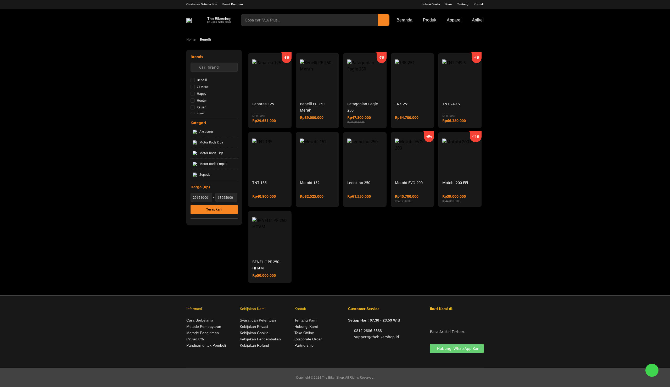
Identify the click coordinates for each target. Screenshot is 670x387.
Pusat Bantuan (232, 4)
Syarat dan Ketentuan (258, 320)
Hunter (202, 100)
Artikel (478, 20)
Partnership (304, 345)
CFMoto (202, 87)
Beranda (404, 20)
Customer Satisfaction (201, 4)
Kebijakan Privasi (254, 326)
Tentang (462, 4)
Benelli (202, 80)
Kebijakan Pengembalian (260, 339)
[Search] (383, 20)
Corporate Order (308, 339)
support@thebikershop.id (376, 336)
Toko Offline (304, 333)
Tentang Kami (305, 320)
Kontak (479, 4)
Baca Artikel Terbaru (448, 331)
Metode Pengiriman (202, 333)
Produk (429, 20)
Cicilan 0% (195, 339)
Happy (201, 93)
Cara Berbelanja (199, 320)
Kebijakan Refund (254, 345)
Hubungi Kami (306, 326)
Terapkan (214, 209)
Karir (448, 4)
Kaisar (201, 107)
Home (191, 39)
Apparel (454, 20)
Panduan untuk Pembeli (206, 345)
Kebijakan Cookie (254, 333)
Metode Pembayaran (203, 326)
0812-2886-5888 (367, 330)
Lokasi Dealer (431, 4)
